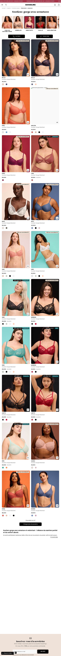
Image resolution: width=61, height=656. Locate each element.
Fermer (16, 653)
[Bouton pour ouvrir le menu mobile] (2, 5)
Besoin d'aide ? (8, 653)
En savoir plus (54, 537)
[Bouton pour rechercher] (6, 5)
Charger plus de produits (30, 524)
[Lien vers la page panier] (59, 5)
